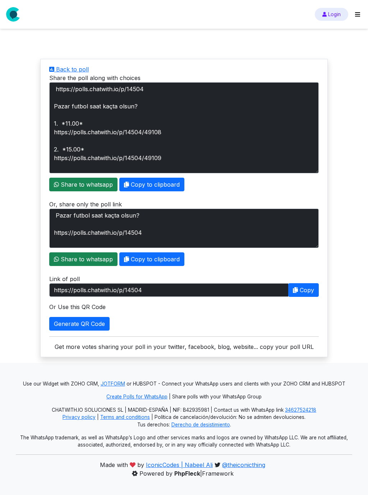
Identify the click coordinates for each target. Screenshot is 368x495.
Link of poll (64, 278)
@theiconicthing (243, 464)
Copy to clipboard (154, 184)
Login (334, 14)
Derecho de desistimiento (200, 425)
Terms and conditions (125, 417)
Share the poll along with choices (95, 77)
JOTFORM (113, 384)
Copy (306, 290)
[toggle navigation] (357, 14)
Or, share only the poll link (85, 204)
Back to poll (71, 69)
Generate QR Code (79, 323)
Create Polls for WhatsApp (136, 397)
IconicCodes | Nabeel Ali (179, 464)
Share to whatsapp (86, 184)
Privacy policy (79, 417)
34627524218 (300, 410)
